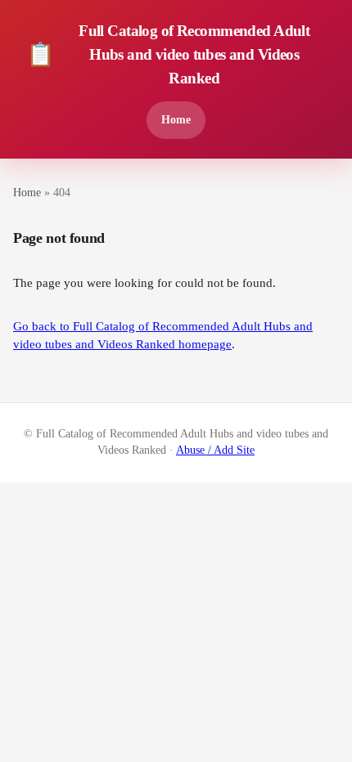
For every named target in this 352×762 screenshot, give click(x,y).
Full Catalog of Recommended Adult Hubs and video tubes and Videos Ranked (167, 54)
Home (176, 119)
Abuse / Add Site (215, 450)
